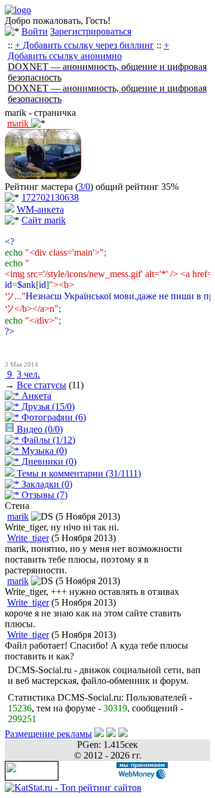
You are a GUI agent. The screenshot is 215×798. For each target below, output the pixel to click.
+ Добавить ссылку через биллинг (84, 45)
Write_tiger (28, 538)
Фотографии (52, 417)
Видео (38, 429)
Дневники (47, 461)
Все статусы (41, 385)
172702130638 (50, 197)
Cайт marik (44, 220)
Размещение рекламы (48, 734)
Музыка (43, 451)
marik (18, 516)
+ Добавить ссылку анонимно (88, 50)
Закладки (45, 484)
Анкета (35, 396)
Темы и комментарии (77, 473)
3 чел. (28, 374)
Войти (35, 31)
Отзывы (43, 495)
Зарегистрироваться (90, 31)
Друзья (47, 406)
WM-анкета (40, 209)
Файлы (47, 440)
